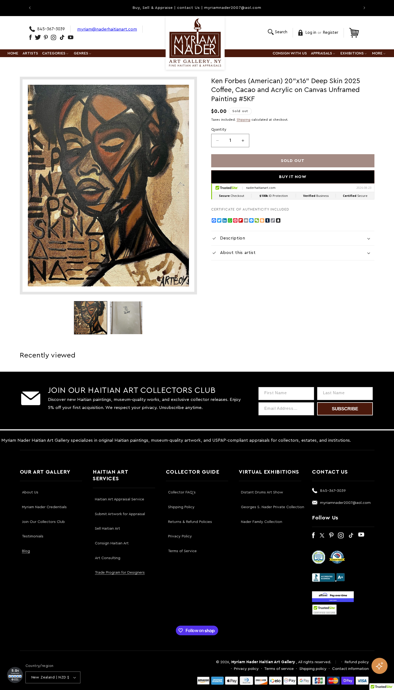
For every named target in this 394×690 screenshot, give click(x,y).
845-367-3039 (51, 29)
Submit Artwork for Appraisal (120, 514)
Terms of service (279, 669)
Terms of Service (182, 551)
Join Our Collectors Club (43, 522)
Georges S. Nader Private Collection (272, 507)
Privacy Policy (180, 536)
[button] (277, 32)
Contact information (350, 669)
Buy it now (293, 177)
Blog (26, 551)
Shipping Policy (181, 507)
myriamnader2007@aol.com (345, 503)
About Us (30, 492)
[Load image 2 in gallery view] (126, 317)
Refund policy (357, 662)
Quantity (218, 129)
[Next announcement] (364, 7)
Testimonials (32, 536)
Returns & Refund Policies (190, 522)
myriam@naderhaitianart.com (107, 29)
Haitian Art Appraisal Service (119, 499)
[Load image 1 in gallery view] (90, 317)
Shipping (243, 119)
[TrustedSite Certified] (324, 609)
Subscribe (345, 408)
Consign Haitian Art (112, 543)
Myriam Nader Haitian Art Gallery (263, 662)
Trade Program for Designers (120, 572)
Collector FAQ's (182, 492)
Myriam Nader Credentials (44, 507)
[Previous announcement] (30, 7)
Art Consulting (107, 558)
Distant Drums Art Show (262, 492)
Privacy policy (246, 669)
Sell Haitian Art (107, 528)
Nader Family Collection (261, 522)
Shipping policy (312, 669)
